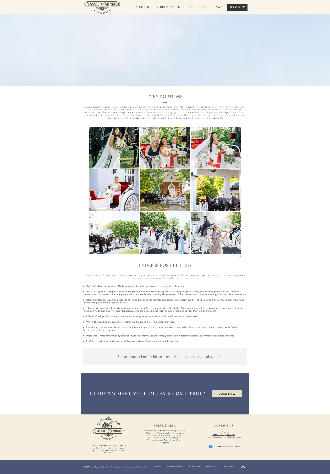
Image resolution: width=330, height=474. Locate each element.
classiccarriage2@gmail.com (227, 437)
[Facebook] (210, 446)
